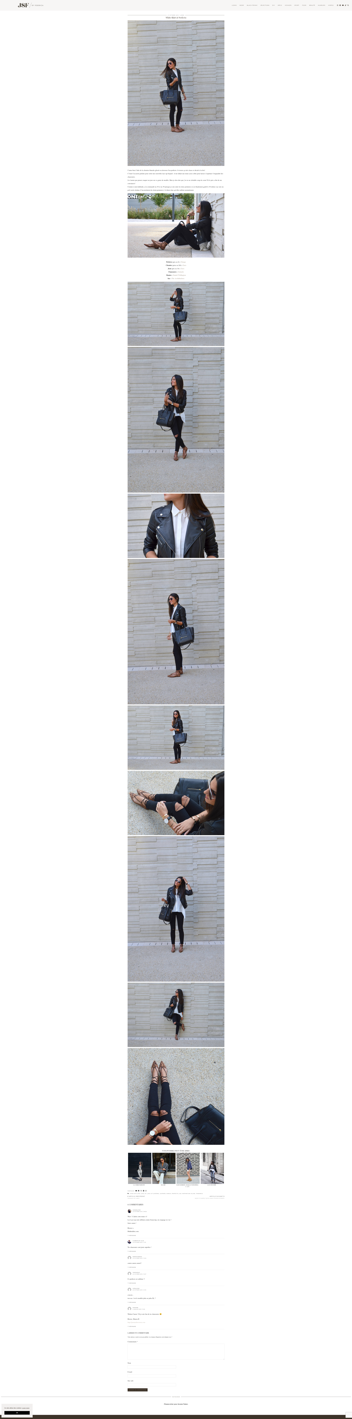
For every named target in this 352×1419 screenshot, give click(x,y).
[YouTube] (343, 5)
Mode (242, 5)
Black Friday (252, 5)
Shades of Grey (136, 1197)
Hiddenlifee (137, 1210)
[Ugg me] (163, 1168)
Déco (280, 5)
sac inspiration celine (187, 1193)
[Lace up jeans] (212, 1168)
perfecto (175, 1193)
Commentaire (133, 1341)
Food (304, 5)
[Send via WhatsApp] (146, 1191)
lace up (143, 1193)
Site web (130, 1381)
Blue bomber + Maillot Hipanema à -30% (187, 1185)
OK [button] (17, 1413)
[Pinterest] (340, 5)
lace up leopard (153, 1193)
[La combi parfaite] (139, 1168)
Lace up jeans (211, 1185)
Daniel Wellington (179, 275)
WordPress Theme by (341, 1417)
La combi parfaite (139, 1185)
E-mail (130, 1372)
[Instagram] (337, 5)
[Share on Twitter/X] (141, 1191)
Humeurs (321, 5)
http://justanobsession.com (136, 1322)
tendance (199, 1193)
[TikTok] (345, 5)
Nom (129, 1363)
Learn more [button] (25, 1408)
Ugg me (163, 1185)
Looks (234, 5)
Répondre (132, 1235)
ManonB (135, 1307)
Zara (184, 265)
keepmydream (137, 1256)
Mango (183, 262)
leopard (163, 1193)
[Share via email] (136, 1191)
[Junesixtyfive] (29, 5)
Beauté (312, 5)
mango (168, 1193)
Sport (296, 5)
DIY (273, 5)
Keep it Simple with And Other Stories (209, 1197)
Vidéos (331, 5)
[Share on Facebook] (139, 1191)
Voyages (288, 5)
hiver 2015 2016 (135, 1193)
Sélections (265, 5)
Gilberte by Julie (138, 1240)
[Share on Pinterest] (143, 1191)
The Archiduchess (178, 278)
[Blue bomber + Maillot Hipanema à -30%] (188, 1168)
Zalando (181, 272)
